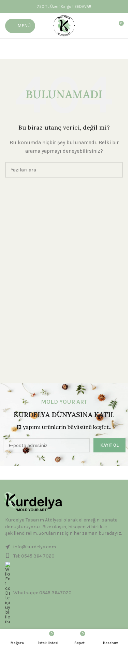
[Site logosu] (64, 25)
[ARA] (115, 170)
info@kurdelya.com (34, 547)
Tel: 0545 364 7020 (34, 556)
